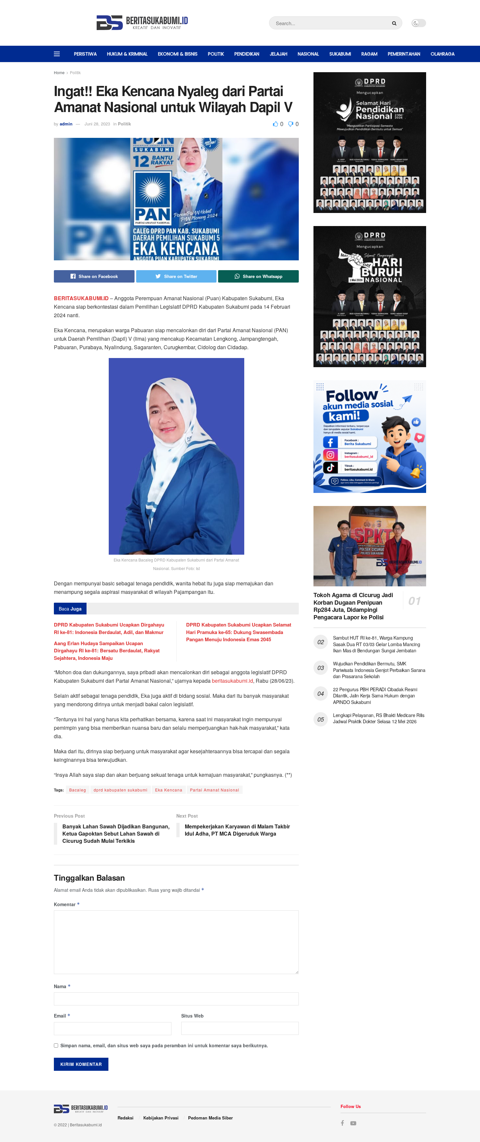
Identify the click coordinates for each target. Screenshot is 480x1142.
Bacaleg (77, 789)
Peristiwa (85, 54)
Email (62, 1015)
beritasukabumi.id (232, 680)
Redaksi (126, 1118)
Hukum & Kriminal (127, 54)
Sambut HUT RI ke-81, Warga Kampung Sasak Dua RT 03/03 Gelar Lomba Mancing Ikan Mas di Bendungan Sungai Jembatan (376, 644)
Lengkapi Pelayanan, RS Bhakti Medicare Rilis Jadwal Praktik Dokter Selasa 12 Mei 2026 (378, 718)
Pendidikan (246, 54)
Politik (216, 54)
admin (66, 124)
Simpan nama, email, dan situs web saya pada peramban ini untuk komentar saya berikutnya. (164, 1045)
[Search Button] (395, 22)
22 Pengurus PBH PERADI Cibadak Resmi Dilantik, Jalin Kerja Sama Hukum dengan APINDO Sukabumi (375, 695)
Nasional (308, 54)
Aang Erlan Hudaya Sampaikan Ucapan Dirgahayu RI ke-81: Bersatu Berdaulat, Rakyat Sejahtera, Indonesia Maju (107, 650)
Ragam (369, 54)
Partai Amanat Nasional (214, 789)
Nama (62, 986)
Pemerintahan (404, 54)
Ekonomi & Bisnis (178, 54)
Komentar (67, 904)
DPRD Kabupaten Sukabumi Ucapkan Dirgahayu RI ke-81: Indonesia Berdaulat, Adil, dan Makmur (109, 628)
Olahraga (443, 54)
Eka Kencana (169, 789)
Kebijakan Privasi (161, 1118)
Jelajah (278, 54)
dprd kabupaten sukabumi (121, 789)
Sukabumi (340, 54)
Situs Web (192, 1015)
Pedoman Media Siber (210, 1118)
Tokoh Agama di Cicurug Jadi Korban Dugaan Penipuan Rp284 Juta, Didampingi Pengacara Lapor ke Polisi (353, 606)
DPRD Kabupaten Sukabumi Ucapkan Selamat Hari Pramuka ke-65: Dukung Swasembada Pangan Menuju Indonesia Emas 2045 (238, 632)
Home (59, 72)
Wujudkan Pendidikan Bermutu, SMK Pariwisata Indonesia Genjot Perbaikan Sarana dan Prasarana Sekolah (379, 669)
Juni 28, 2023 (97, 124)
